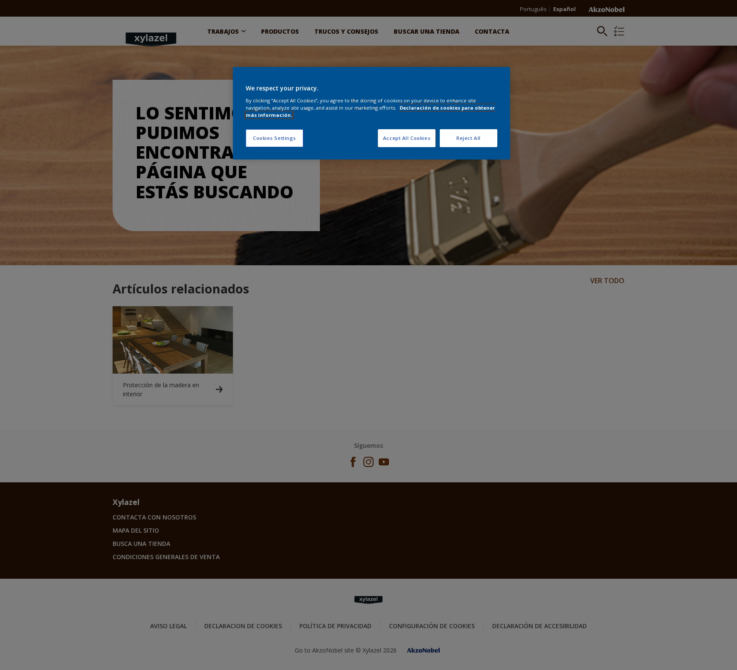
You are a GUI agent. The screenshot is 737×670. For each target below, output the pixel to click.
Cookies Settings (274, 138)
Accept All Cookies (406, 138)
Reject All (468, 138)
